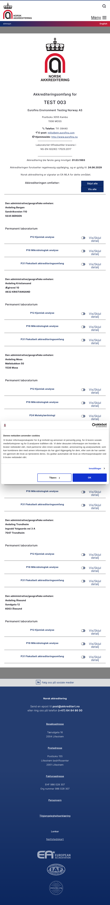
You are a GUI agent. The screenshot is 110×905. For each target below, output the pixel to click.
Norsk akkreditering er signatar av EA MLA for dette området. (56, 174)
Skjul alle (92, 183)
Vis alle (92, 189)
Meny (96, 17)
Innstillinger (95, 468)
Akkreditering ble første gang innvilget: (49, 160)
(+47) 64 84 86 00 (70, 710)
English (103, 24)
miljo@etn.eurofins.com (61, 132)
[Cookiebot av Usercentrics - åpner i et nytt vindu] (94, 425)
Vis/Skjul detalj (95, 239)
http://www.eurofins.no (64, 136)
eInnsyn (7, 24)
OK (89, 477)
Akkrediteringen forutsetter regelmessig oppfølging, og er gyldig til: (48, 167)
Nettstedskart (55, 839)
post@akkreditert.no (66, 706)
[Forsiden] (17, 11)
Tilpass (52, 477)
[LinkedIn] (38, 683)
